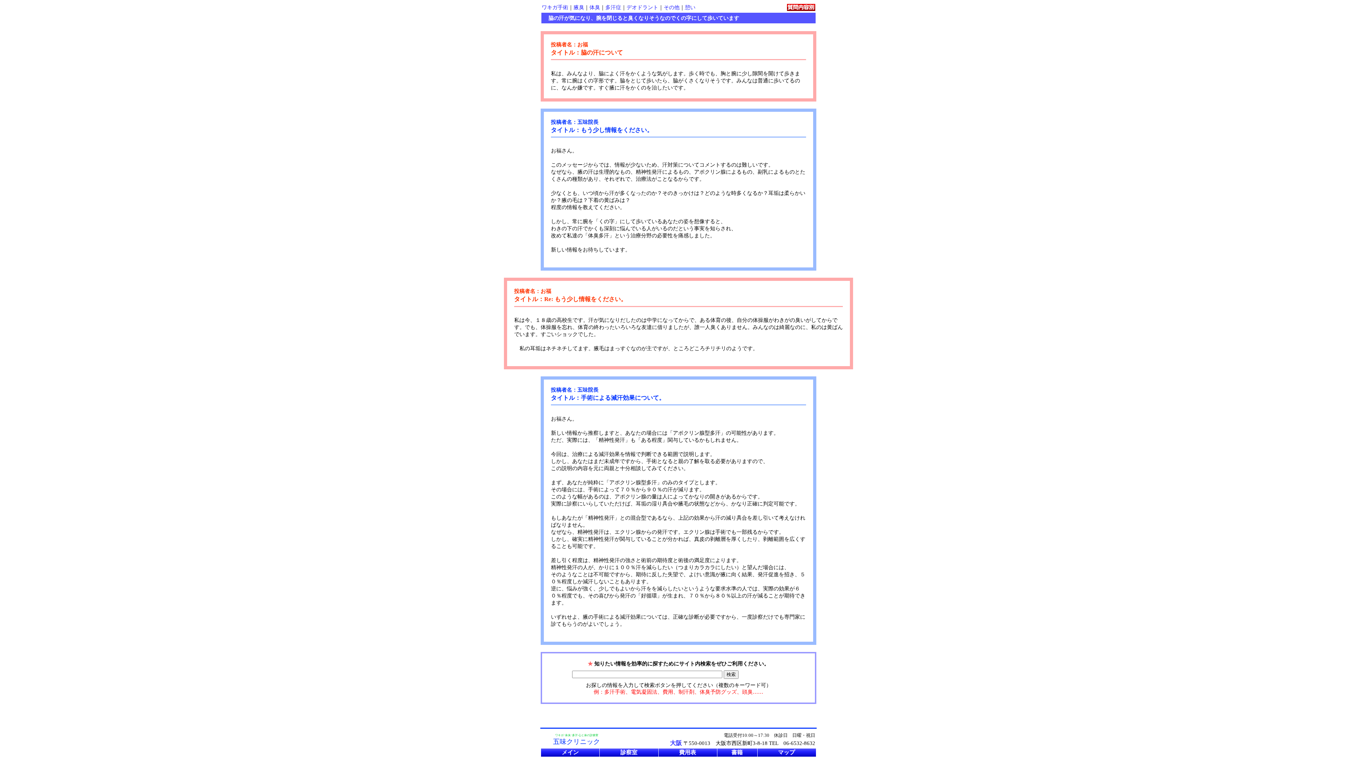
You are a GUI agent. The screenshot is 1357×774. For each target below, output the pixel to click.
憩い (690, 7)
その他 (672, 7)
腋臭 (579, 7)
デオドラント (642, 7)
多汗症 (613, 7)
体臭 (594, 7)
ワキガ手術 (555, 7)
